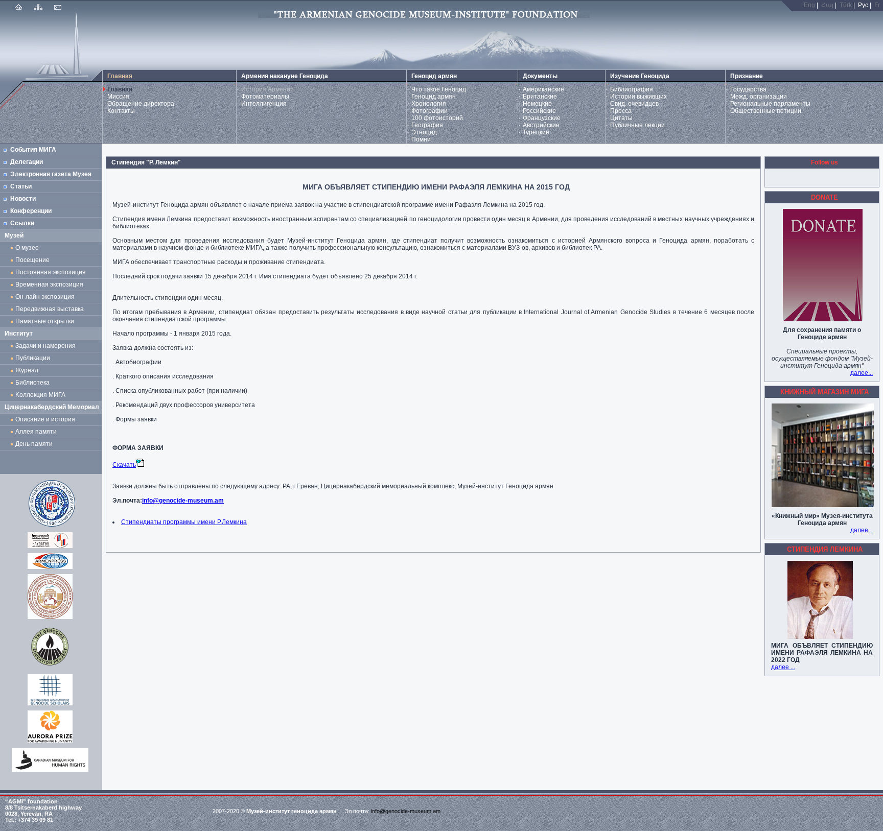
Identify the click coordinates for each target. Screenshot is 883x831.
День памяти (34, 443)
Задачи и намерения (45, 345)
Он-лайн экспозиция (46, 296)
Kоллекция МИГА (40, 394)
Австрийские (541, 125)
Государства (748, 89)
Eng (809, 5)
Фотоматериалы (265, 96)
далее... (861, 372)
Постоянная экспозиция (50, 272)
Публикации (32, 358)
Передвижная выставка (51, 309)
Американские (543, 89)
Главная (119, 89)
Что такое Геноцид (438, 89)
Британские (540, 96)
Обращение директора (140, 103)
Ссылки (22, 223)
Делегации (26, 161)
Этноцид (424, 132)
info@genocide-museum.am (183, 500)
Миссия (118, 96)
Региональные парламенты (770, 103)
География (427, 125)
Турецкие (536, 132)
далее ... (783, 667)
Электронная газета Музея (50, 174)
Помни (421, 139)
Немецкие (537, 103)
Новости (23, 198)
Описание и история (45, 419)
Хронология (428, 103)
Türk (846, 5)
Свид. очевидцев (634, 103)
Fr (877, 5)
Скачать (124, 464)
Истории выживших (638, 96)
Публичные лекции (637, 125)
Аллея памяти (36, 431)
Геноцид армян (433, 96)
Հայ (827, 5)
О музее (27, 247)
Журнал (28, 370)
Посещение (32, 260)
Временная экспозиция (49, 284)
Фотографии (429, 110)
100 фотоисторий (437, 118)
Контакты (121, 110)
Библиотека (32, 382)
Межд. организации (758, 96)
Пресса (621, 110)
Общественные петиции (765, 110)
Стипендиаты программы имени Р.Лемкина (184, 522)
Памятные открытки (46, 321)
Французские (542, 118)
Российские (539, 110)
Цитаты (621, 118)
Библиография (631, 89)
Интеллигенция (264, 103)
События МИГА (33, 149)
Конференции (31, 211)
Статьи (21, 186)
